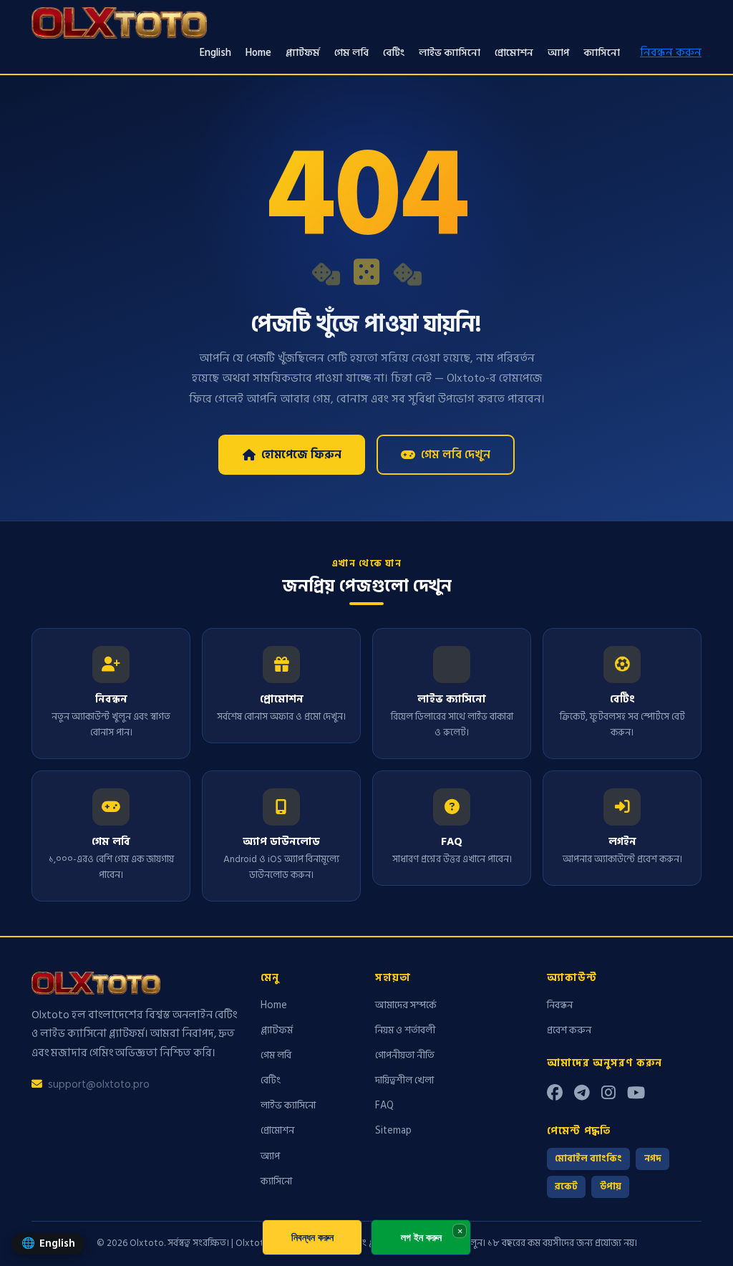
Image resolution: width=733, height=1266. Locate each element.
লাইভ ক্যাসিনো (449, 52)
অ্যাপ (558, 52)
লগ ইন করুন (421, 1237)
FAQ (384, 1105)
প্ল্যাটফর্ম (303, 52)
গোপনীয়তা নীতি (405, 1055)
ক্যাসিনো (601, 52)
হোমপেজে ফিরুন (301, 454)
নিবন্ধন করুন (671, 52)
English (215, 52)
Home (258, 52)
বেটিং (393, 52)
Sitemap (393, 1130)
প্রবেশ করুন (569, 1030)
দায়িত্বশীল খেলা (404, 1080)
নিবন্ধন (560, 1005)
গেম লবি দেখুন (455, 454)
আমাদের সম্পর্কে (406, 1005)
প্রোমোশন (514, 52)
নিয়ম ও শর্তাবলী (405, 1030)
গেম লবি (351, 52)
